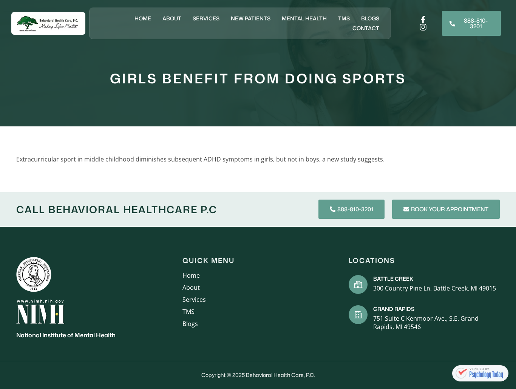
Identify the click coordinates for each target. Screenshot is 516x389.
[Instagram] (423, 27)
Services (206, 18)
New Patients (250, 18)
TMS (344, 18)
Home (142, 18)
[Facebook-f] (423, 19)
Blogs (370, 18)
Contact (365, 28)
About (171, 18)
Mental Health (304, 18)
